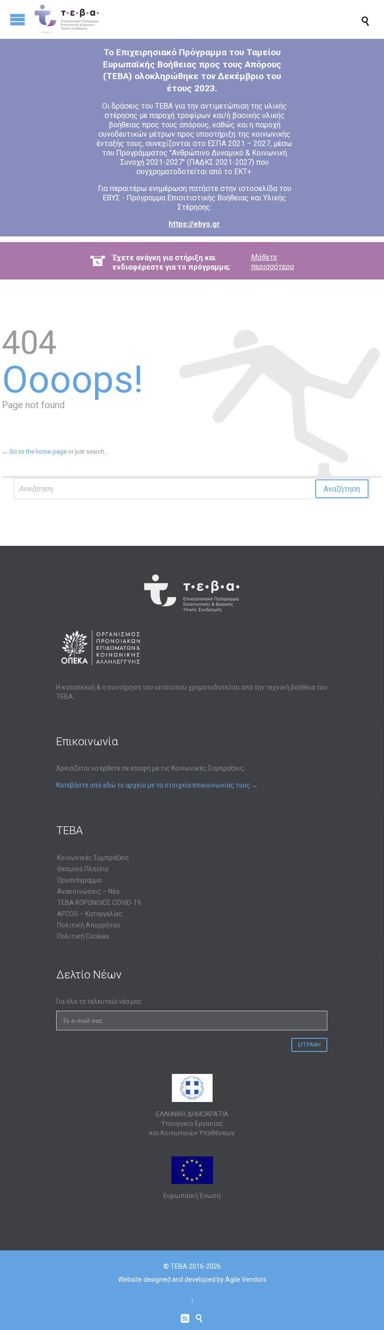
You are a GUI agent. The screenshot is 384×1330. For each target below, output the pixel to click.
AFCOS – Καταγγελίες (90, 914)
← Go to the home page (34, 451)
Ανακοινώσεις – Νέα (88, 891)
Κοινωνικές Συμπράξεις (93, 857)
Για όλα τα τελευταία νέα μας (99, 1001)
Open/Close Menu (17, 19)
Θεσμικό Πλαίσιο (83, 869)
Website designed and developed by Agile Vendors (192, 1279)
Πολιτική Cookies (83, 936)
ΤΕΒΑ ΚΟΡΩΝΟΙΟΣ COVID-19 (99, 902)
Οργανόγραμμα (79, 880)
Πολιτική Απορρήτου (88, 925)
